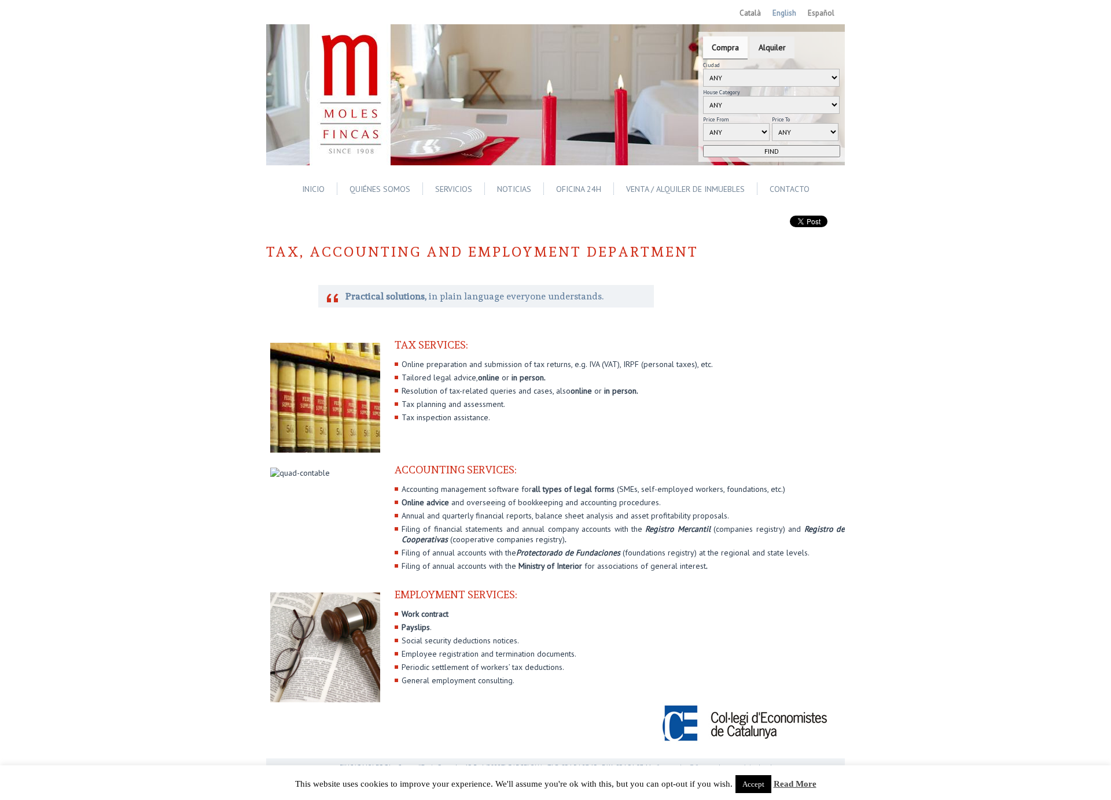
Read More (795, 783)
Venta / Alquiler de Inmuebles (685, 189)
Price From (716, 119)
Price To (781, 119)
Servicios (453, 189)
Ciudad (711, 65)
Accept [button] (753, 784)
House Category (721, 92)
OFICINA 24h (578, 189)
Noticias (514, 189)
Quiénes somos (380, 189)
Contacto (790, 189)
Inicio (313, 189)
